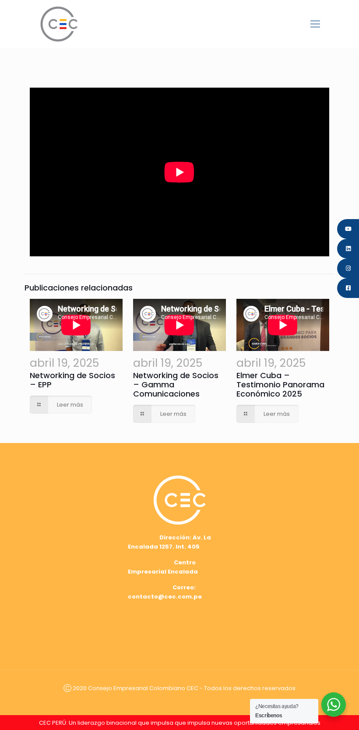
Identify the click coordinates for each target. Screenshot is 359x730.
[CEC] (59, 24)
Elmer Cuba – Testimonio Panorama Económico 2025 (280, 384)
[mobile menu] (315, 24)
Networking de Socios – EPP (72, 380)
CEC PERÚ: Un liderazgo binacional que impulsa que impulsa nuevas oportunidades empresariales (179, 723)
